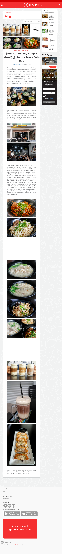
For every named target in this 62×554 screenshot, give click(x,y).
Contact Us (6, 498)
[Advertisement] (21, 249)
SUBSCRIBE (49, 102)
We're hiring (58, 1)
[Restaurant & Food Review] (21, 50)
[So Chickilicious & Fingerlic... (52, 40)
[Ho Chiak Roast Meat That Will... (51, 48)
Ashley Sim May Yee (18, 64)
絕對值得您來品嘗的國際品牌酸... (51, 33)
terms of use (50, 98)
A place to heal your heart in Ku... (52, 25)
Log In (2, 0)
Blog (4, 491)
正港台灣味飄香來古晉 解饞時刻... (51, 18)
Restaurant (6, 493)
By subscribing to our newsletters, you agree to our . (50, 97)
